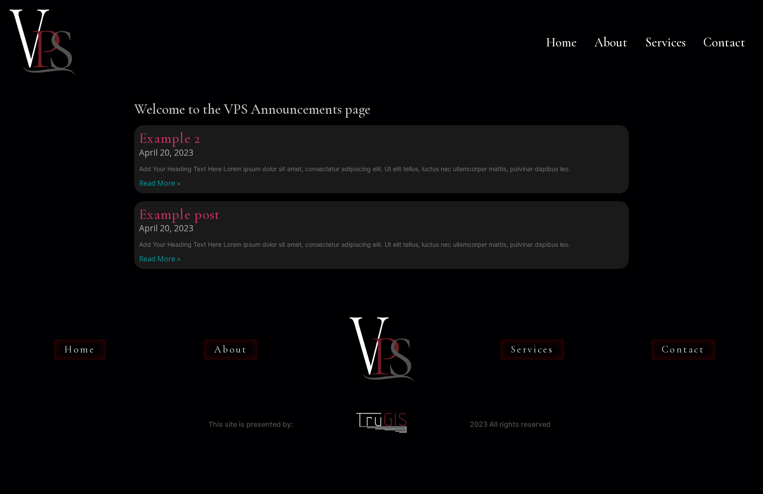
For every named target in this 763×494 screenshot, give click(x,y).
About (610, 42)
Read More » (160, 183)
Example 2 (170, 138)
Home (561, 42)
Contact (724, 42)
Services (665, 42)
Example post (179, 214)
